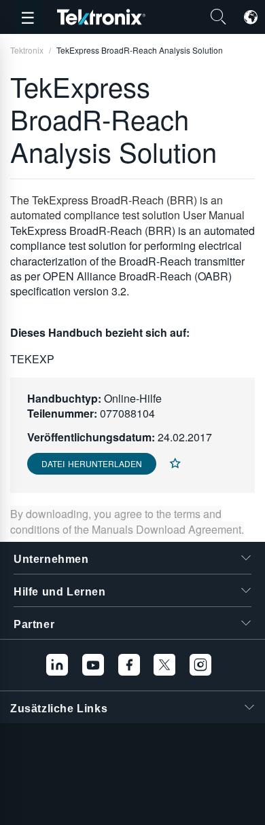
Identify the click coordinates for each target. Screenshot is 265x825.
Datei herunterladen (91, 463)
